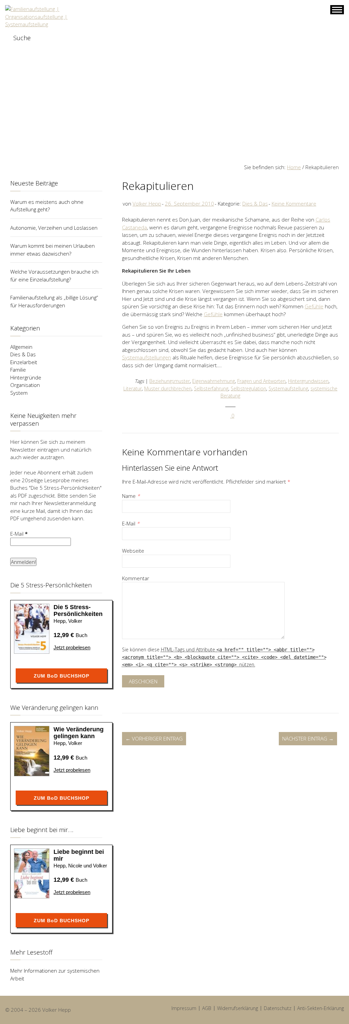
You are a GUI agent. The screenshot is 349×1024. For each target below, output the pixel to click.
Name (131, 495)
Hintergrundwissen (308, 381)
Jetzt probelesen (72, 647)
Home (294, 167)
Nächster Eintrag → (308, 738)
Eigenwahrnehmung (213, 381)
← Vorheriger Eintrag (154, 738)
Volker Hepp (147, 203)
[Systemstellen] (52, 16)
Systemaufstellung (288, 388)
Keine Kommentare (294, 203)
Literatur (132, 388)
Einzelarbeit (23, 362)
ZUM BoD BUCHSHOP (61, 676)
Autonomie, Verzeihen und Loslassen (53, 227)
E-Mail (130, 523)
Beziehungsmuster (169, 381)
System (19, 392)
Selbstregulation (248, 388)
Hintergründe (25, 377)
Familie (18, 369)
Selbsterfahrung (211, 388)
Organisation (25, 384)
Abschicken (143, 681)
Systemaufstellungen (146, 357)
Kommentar (135, 578)
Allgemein (21, 346)
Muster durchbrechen (168, 388)
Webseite (133, 550)
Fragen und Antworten (261, 381)
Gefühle (314, 306)
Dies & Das (255, 203)
